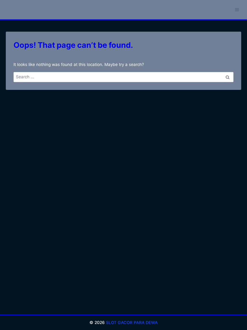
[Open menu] (236, 9)
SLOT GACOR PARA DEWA (132, 322)
